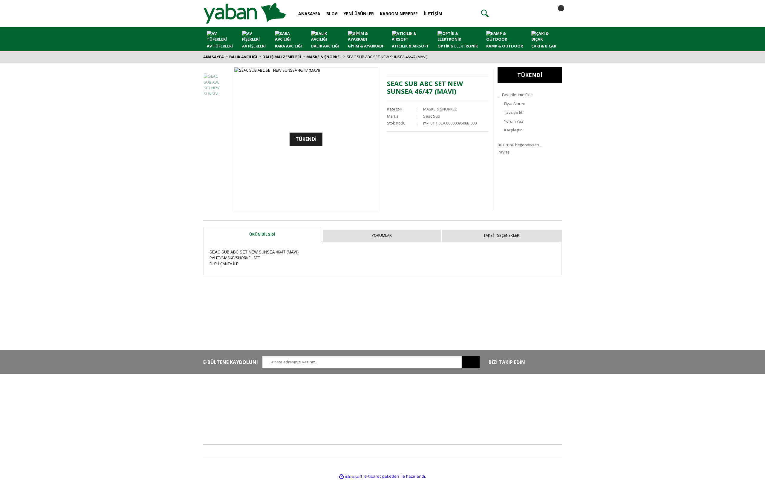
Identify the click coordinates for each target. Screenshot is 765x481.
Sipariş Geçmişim (439, 403)
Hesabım (432, 394)
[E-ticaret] (381, 477)
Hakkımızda (287, 394)
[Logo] (244, 13)
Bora (501, 421)
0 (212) (222, 394)
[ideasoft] (351, 477)
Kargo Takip (361, 429)
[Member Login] (520, 13)
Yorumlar (382, 235)
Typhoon (505, 429)
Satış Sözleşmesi (365, 394)
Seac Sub (431, 116)
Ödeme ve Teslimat (367, 412)
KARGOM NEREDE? (399, 13)
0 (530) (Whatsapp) (234, 412)
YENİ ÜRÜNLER (359, 13)
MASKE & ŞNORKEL (440, 109)
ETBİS (282, 421)
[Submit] (471, 362)
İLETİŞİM (433, 13)
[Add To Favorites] (530, 95)
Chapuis (504, 438)
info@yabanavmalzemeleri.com (232, 421)
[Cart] (556, 13)
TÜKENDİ (529, 75)
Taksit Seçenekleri (502, 235)
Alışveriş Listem (437, 412)
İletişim (283, 403)
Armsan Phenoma (513, 403)
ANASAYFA (309, 13)
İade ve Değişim (364, 421)
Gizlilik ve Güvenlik (367, 403)
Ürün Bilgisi (262, 234)
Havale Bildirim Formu (296, 412)
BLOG (332, 13)
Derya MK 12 (508, 412)
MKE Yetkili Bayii (511, 394)
